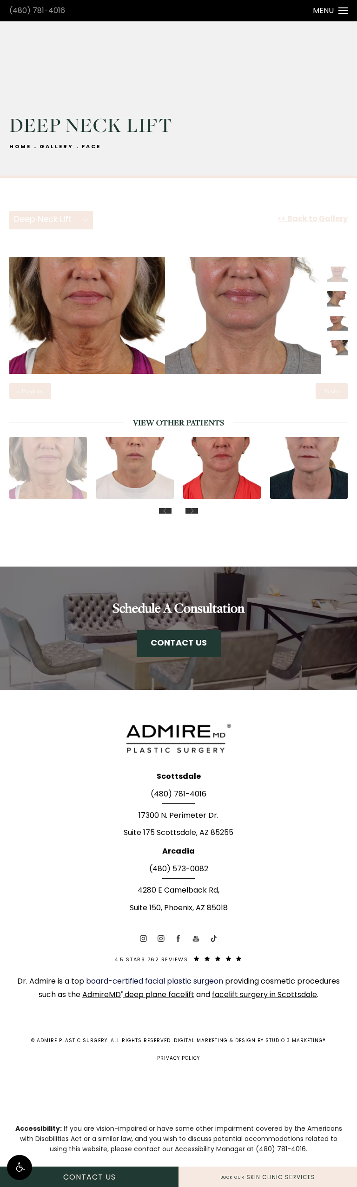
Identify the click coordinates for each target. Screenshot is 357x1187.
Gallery (56, 147)
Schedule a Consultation (178, 608)
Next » (332, 391)
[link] (178, 797)
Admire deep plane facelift (138, 995)
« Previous (30, 391)
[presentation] (165, 511)
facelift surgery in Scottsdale (264, 995)
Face (91, 147)
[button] (19, 1167)
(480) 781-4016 (37, 11)
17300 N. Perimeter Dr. (178, 816)
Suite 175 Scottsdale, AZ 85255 (178, 833)
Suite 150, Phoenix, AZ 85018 (179, 908)
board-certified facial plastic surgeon (155, 982)
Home (20, 147)
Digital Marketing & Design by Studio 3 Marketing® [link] (250, 1041)
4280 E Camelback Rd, (178, 891)
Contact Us (179, 643)
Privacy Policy (178, 1059)
